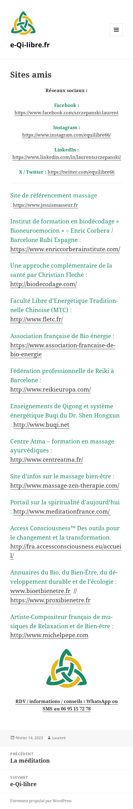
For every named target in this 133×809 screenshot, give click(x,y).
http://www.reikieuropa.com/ (50, 389)
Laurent (59, 737)
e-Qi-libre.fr (30, 44)
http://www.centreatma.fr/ (46, 459)
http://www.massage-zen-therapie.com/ (64, 485)
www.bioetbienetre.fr (40, 591)
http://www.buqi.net (41, 424)
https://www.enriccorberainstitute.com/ (65, 249)
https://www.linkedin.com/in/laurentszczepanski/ (66, 157)
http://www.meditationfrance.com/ (62, 511)
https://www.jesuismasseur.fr (45, 205)
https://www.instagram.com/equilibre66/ (66, 135)
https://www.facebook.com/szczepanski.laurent (66, 112)
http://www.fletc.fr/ (36, 319)
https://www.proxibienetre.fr (50, 600)
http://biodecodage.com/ (43, 284)
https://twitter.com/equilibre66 (81, 172)
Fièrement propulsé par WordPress (40, 800)
